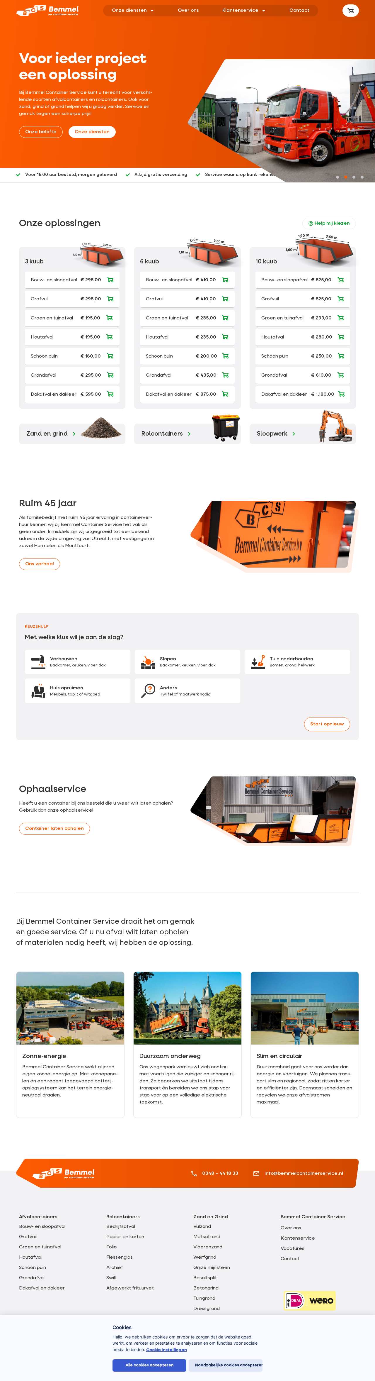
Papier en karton (125, 1237)
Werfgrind (204, 1257)
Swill (111, 1278)
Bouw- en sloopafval (42, 1226)
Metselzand (206, 1237)
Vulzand (202, 1226)
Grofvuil (28, 1237)
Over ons (188, 10)
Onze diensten (129, 10)
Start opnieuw (327, 724)
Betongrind (206, 1288)
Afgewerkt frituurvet (130, 1288)
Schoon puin (32, 1267)
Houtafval (30, 1257)
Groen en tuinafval (40, 1247)
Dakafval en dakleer (42, 1288)
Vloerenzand (207, 1247)
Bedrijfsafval (120, 1226)
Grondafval (32, 1278)
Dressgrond (206, 1308)
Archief (114, 1267)
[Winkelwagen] (350, 10)
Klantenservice (240, 10)
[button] (337, 177)
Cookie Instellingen (166, 1350)
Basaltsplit (205, 1278)
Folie (111, 1247)
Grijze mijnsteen (211, 1267)
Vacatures (292, 1248)
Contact (299, 10)
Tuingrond (204, 1298)
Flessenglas (119, 1257)
